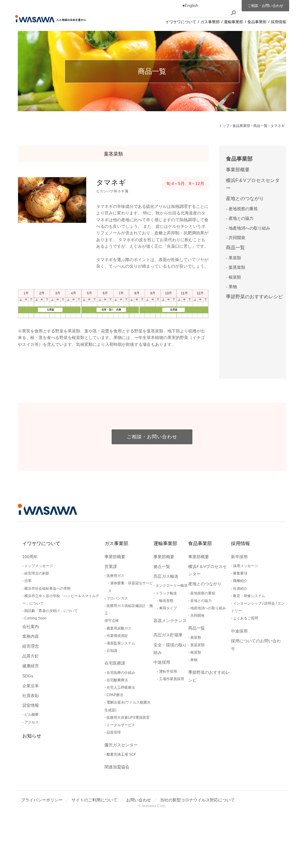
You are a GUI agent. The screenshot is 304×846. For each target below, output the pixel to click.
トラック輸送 (166, 593)
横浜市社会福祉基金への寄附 (47, 588)
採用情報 (240, 543)
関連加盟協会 (116, 767)
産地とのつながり (245, 198)
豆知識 (112, 651)
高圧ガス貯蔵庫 (168, 634)
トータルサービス (121, 725)
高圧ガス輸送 (165, 576)
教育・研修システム (249, 596)
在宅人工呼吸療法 (121, 687)
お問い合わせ (138, 800)
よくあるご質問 (245, 618)
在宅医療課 (114, 663)
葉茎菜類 (237, 267)
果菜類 (235, 257)
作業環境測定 (117, 636)
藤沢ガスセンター (121, 745)
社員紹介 (240, 588)
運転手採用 (168, 671)
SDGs (27, 676)
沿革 (27, 581)
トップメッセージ (38, 566)
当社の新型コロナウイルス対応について (197, 800)
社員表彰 (30, 695)
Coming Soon (35, 618)
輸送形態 (166, 601)
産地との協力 (241, 218)
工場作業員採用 (171, 679)
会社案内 (30, 626)
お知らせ (31, 735)
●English (190, 5)
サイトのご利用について (94, 800)
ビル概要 (31, 714)
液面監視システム (121, 643)
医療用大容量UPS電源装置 (128, 717)
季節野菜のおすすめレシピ (254, 296)
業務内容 (30, 636)
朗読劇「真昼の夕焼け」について (51, 611)
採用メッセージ (245, 566)
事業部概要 (238, 169)
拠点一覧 (161, 566)
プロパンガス (117, 598)
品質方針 (30, 656)
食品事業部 (239, 159)
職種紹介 (240, 581)
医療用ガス (115, 576)
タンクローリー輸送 (172, 585)
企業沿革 (30, 685)
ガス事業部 (116, 543)
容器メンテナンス (170, 620)
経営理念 (30, 646)
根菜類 (235, 277)
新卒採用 (239, 556)
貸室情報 (30, 705)
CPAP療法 (115, 695)
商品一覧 (235, 247)
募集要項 (240, 573)
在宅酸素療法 (117, 680)
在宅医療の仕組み (121, 673)
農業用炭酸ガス (119, 628)
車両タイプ (168, 608)
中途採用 (161, 662)
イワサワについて (41, 543)
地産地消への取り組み (249, 228)
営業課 (110, 566)
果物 (233, 286)
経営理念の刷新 (36, 573)
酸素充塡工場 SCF (121, 754)
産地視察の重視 (243, 208)
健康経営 (30, 665)
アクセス (31, 722)
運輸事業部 (165, 543)
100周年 (30, 556)
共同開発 (237, 237)
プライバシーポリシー (42, 800)
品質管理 (114, 732)
